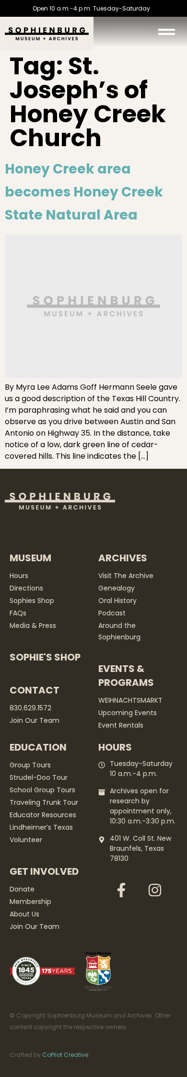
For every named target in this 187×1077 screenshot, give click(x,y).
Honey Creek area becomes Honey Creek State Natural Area (84, 192)
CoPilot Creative (65, 1055)
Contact (34, 690)
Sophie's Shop (45, 657)
